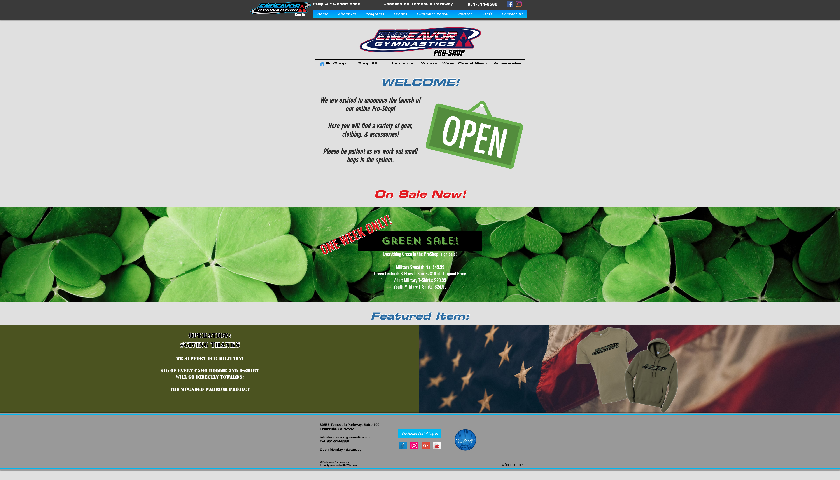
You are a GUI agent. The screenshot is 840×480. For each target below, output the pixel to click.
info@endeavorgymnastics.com (345, 437)
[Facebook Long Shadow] (403, 445)
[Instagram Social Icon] (414, 445)
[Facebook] (510, 4)
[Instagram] (519, 4)
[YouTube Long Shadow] (437, 445)
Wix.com (351, 465)
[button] (347, 14)
